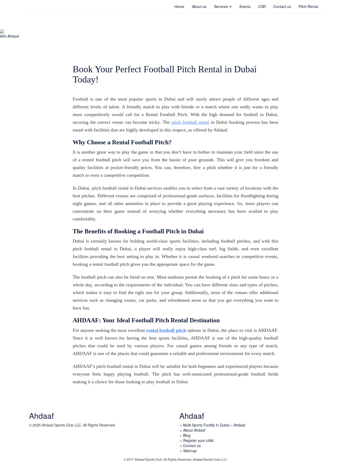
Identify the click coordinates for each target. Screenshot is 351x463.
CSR (262, 6)
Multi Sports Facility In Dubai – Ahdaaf (214, 425)
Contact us (282, 6)
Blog (186, 435)
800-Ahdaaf (9, 36)
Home (179, 6)
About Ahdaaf (194, 430)
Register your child (198, 440)
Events (245, 6)
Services (221, 6)
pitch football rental (190, 122)
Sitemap (190, 450)
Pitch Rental (308, 6)
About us (199, 6)
